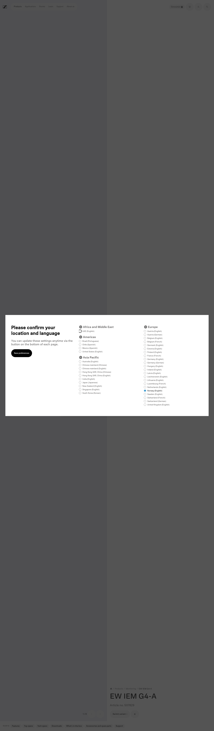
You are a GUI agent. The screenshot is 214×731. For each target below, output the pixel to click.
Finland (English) (154, 352)
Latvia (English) (154, 373)
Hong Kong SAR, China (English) (96, 376)
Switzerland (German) (156, 401)
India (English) (88, 379)
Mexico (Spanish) (89, 348)
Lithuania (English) (155, 380)
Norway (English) (154, 391)
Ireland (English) (154, 370)
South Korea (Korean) (91, 393)
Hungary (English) (155, 366)
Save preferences (21, 353)
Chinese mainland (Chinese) (94, 365)
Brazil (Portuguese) (90, 341)
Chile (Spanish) (88, 345)
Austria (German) (154, 335)
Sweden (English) (154, 394)
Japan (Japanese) (90, 383)
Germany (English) (155, 359)
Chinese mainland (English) (94, 369)
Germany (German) (155, 363)
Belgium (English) (154, 338)
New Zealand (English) (92, 386)
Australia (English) (90, 362)
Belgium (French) (154, 342)
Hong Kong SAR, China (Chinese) (96, 372)
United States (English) (92, 352)
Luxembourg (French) (156, 384)
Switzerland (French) (156, 398)
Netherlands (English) (156, 387)
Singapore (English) (90, 390)
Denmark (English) (155, 345)
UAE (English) (88, 331)
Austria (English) (154, 331)
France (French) (154, 356)
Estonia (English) (154, 349)
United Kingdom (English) (158, 405)
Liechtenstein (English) (157, 377)
